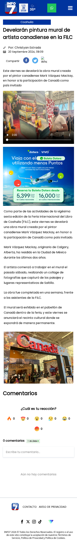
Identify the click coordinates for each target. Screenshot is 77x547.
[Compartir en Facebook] (26, 60)
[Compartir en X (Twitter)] (35, 60)
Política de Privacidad (32, 538)
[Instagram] (34, 522)
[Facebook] (22, 522)
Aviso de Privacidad (52, 506)
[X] (28, 522)
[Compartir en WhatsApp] (44, 60)
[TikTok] (40, 522)
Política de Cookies (55, 538)
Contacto (30, 506)
